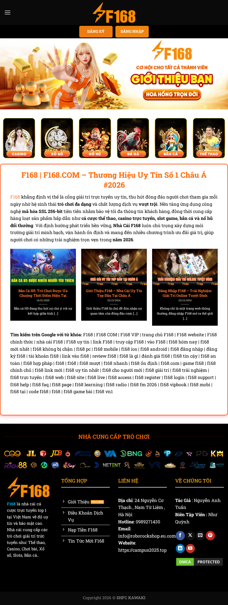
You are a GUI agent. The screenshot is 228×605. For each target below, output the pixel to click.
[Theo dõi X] (190, 535)
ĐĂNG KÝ (96, 31)
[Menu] (7, 12)
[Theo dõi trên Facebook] (180, 535)
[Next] (209, 279)
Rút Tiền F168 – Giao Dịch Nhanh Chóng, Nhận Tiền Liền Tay (94, 293)
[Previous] (19, 279)
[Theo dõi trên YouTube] (190, 548)
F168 (15, 197)
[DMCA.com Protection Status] (199, 561)
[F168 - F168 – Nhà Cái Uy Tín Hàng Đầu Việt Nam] (114, 12)
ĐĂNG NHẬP (132, 31)
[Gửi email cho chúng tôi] (200, 535)
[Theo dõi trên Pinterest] (210, 535)
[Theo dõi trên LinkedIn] (180, 548)
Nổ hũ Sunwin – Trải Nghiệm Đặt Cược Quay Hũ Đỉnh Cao (165, 293)
